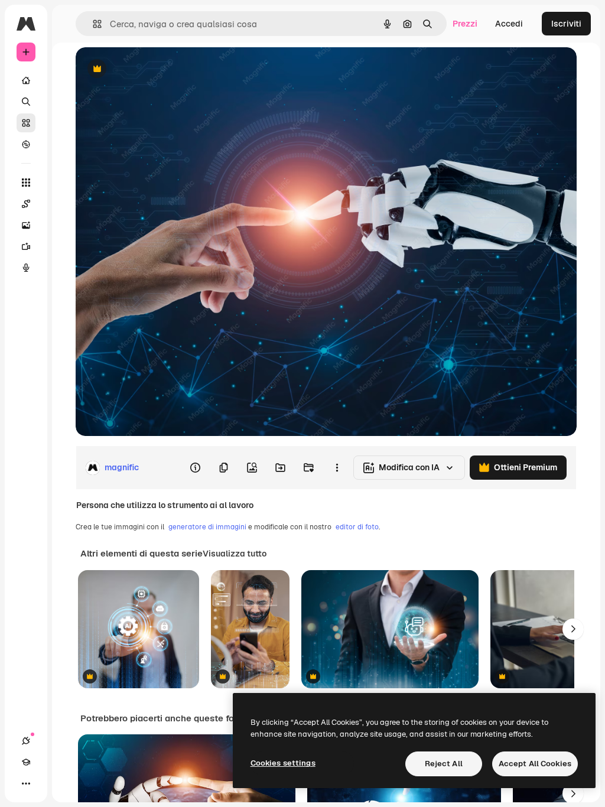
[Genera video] (26, 246)
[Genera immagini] (26, 225)
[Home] (26, 80)
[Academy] (26, 762)
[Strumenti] (26, 182)
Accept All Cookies (535, 764)
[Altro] (26, 783)
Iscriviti (566, 23)
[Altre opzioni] (337, 468)
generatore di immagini (207, 527)
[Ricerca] (26, 101)
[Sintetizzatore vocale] (26, 267)
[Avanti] (573, 629)
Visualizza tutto (234, 553)
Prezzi (465, 23)
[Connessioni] (26, 740)
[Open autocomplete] (92, 23)
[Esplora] (26, 144)
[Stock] (26, 122)
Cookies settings (283, 763)
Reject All (444, 764)
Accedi (509, 23)
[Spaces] (26, 203)
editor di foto (357, 527)
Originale (154, 69)
